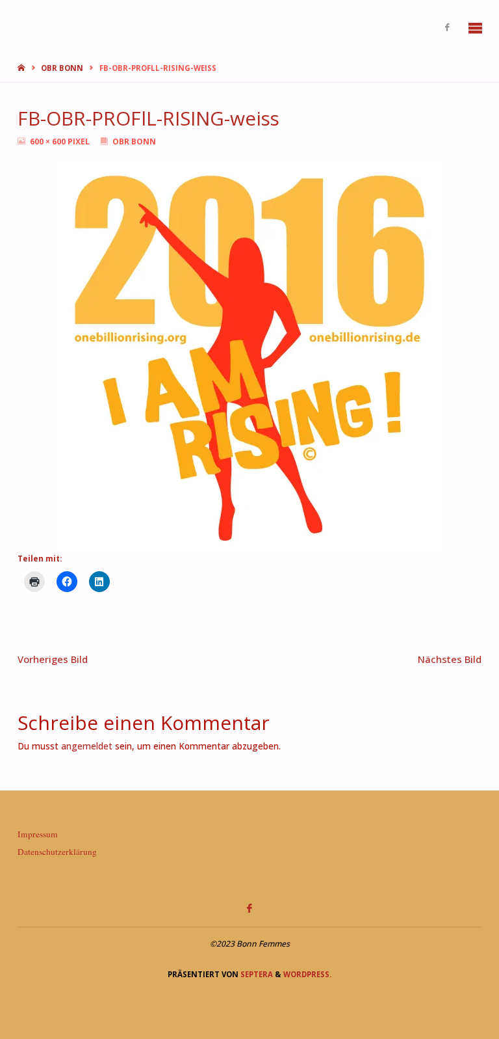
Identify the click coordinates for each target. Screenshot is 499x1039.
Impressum (38, 834)
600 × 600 (49, 141)
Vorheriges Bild (53, 659)
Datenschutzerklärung (57, 851)
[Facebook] (447, 27)
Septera (255, 974)
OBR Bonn (62, 68)
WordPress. (307, 974)
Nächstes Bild (449, 659)
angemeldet (86, 746)
